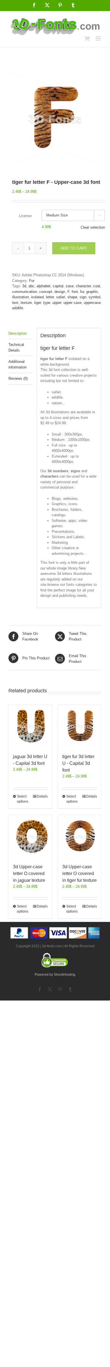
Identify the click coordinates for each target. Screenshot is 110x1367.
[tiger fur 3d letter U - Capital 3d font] (79, 726)
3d (24, 286)
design (59, 292)
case (70, 286)
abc (31, 286)
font (75, 292)
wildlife (17, 308)
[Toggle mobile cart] (87, 38)
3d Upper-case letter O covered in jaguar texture (29, 873)
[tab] (20, 333)
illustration (20, 297)
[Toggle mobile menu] (99, 38)
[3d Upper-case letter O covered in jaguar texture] (30, 836)
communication (24, 292)
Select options (22, 798)
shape (72, 297)
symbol (94, 297)
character (83, 286)
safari (60, 297)
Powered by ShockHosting (55, 975)
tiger (37, 303)
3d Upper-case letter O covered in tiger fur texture (79, 873)
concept (45, 292)
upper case (72, 303)
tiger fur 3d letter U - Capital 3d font (78, 763)
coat (96, 286)
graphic (92, 292)
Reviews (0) (18, 378)
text (15, 303)
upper (56, 303)
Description (17, 333)
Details (42, 796)
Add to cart (73, 248)
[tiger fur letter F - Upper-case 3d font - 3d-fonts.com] (55, 117)
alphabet (43, 286)
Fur (31, 281)
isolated (37, 297)
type (46, 303)
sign (83, 297)
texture (26, 303)
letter (50, 297)
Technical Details (16, 347)
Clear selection (93, 227)
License (25, 216)
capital (58, 286)
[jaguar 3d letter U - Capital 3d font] (30, 726)
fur (82, 292)
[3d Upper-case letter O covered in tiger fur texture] (79, 836)
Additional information (17, 364)
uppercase (92, 303)
